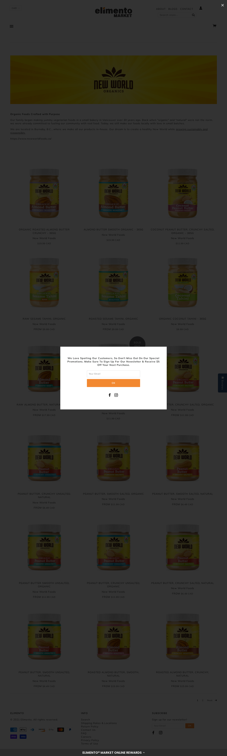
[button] (113, 752)
